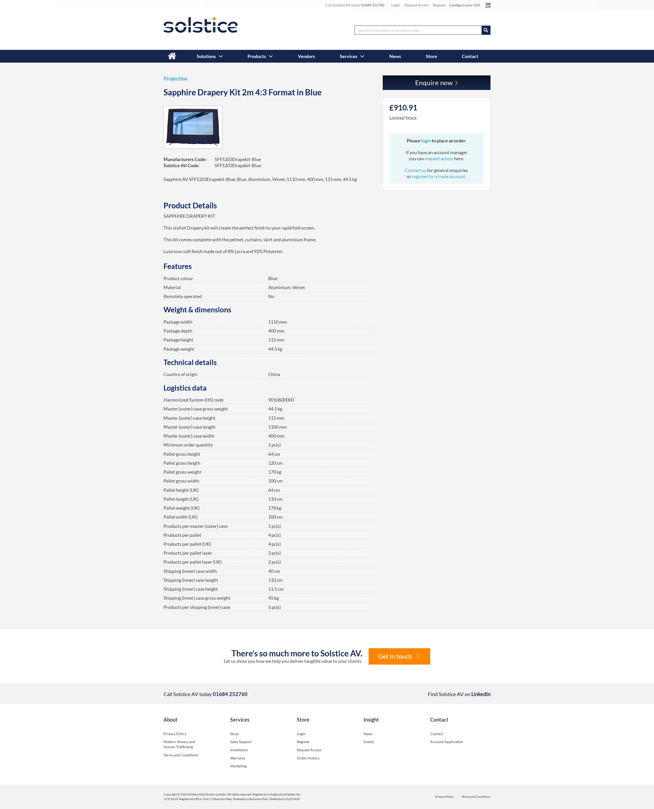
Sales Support (241, 741)
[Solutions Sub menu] (220, 56)
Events (369, 741)
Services (348, 56)
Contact (470, 56)
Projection (175, 78)
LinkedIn (481, 694)
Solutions (206, 56)
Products (257, 56)
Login (395, 5)
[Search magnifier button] (486, 30)
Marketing (238, 766)
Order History (308, 758)
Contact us (416, 170)
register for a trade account (438, 176)
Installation (239, 750)
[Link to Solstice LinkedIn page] (487, 5)
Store (431, 56)
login (426, 140)
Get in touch (395, 656)
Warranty (237, 758)
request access (439, 158)
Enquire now (434, 82)
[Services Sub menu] (362, 56)
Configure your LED (464, 5)
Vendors (306, 56)
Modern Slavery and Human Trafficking (179, 744)
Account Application (446, 741)
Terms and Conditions (181, 755)
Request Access (416, 5)
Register (439, 5)
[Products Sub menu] (270, 56)
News (395, 56)
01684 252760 (372, 5)
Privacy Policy (175, 734)
